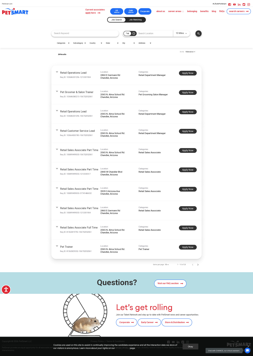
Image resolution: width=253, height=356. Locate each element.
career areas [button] (174, 11)
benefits (204, 11)
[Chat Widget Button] (247, 350)
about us (160, 11)
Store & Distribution (175, 322)
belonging (192, 11)
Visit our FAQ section (168, 283)
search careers (237, 11)
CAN (130, 11)
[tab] (116, 20)
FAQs (222, 11)
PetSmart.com (7, 4)
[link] (126, 75)
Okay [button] (190, 346)
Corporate (144, 11)
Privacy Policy (122, 348)
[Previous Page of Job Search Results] (192, 264)
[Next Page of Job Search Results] (198, 264)
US (116, 11)
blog (214, 11)
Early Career (147, 322)
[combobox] (85, 33)
